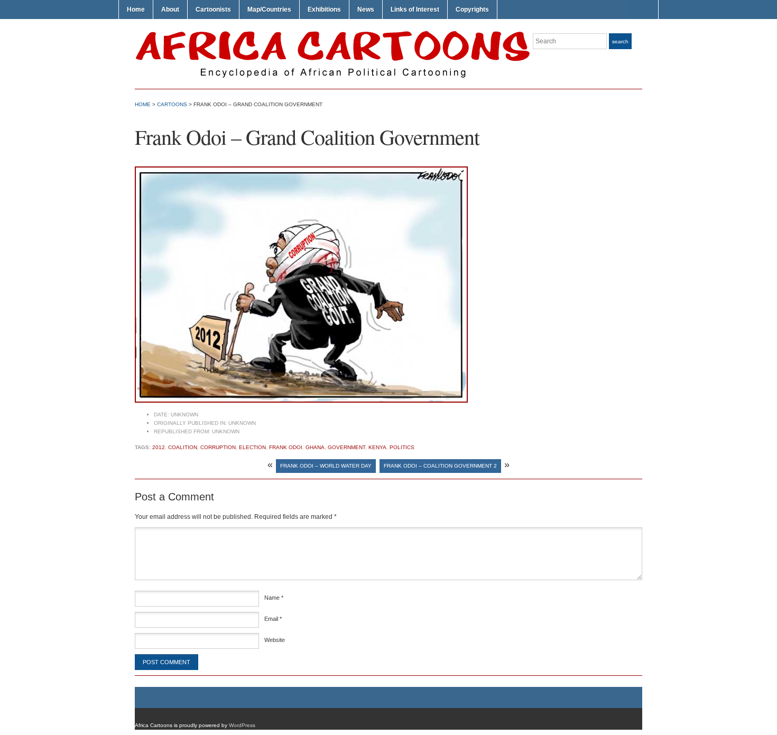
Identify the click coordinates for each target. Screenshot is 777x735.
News (365, 9)
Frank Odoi (285, 447)
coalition (182, 447)
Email (273, 619)
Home (136, 9)
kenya (377, 447)
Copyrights (472, 9)
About (170, 9)
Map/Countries (269, 9)
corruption (218, 447)
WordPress (242, 725)
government (346, 447)
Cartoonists (213, 9)
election (252, 447)
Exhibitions (324, 9)
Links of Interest (415, 9)
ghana (315, 447)
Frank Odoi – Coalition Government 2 (440, 466)
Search (620, 41)
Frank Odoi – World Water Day (326, 466)
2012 (158, 447)
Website (274, 640)
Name (273, 597)
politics (402, 447)
